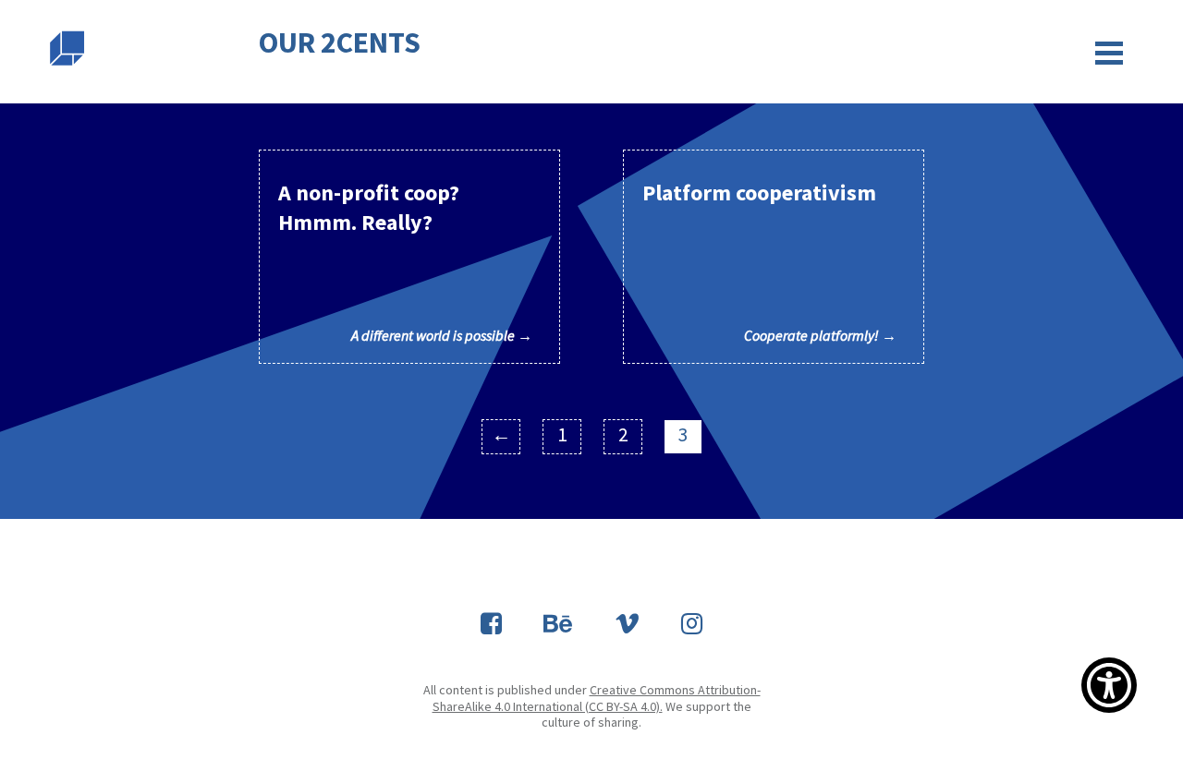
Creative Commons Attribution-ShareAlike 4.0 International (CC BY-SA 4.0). (597, 698)
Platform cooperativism (769, 261)
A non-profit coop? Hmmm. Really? (405, 261)
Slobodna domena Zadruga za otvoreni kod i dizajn (67, 48)
